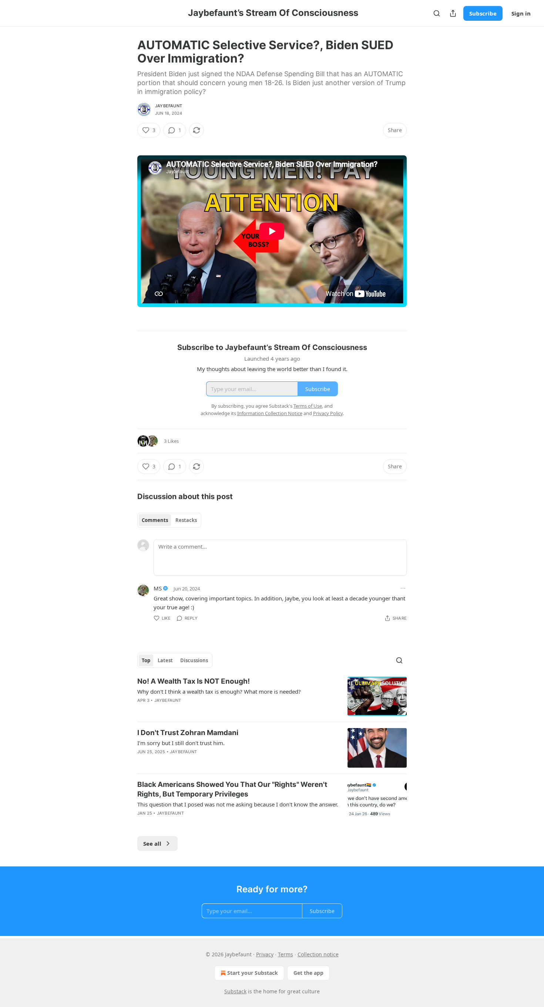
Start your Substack (252, 972)
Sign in (521, 13)
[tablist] (169, 520)
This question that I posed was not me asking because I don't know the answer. (237, 804)
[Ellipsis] (403, 588)
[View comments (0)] (207, 709)
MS (158, 588)
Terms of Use (307, 406)
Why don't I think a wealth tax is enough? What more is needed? (219, 691)
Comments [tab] (155, 520)
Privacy (264, 954)
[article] (272, 696)
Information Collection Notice (269, 413)
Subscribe (483, 13)
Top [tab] (146, 660)
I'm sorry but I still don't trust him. (181, 743)
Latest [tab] (165, 660)
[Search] (436, 13)
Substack (235, 991)
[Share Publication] (453, 13)
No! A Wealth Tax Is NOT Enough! (193, 681)
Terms (285, 954)
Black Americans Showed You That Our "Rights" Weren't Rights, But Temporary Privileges (232, 789)
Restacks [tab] (186, 520)
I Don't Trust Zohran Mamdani (187, 732)
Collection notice (318, 954)
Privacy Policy (328, 413)
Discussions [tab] (194, 660)
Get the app (308, 972)
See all (152, 843)
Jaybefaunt (168, 105)
